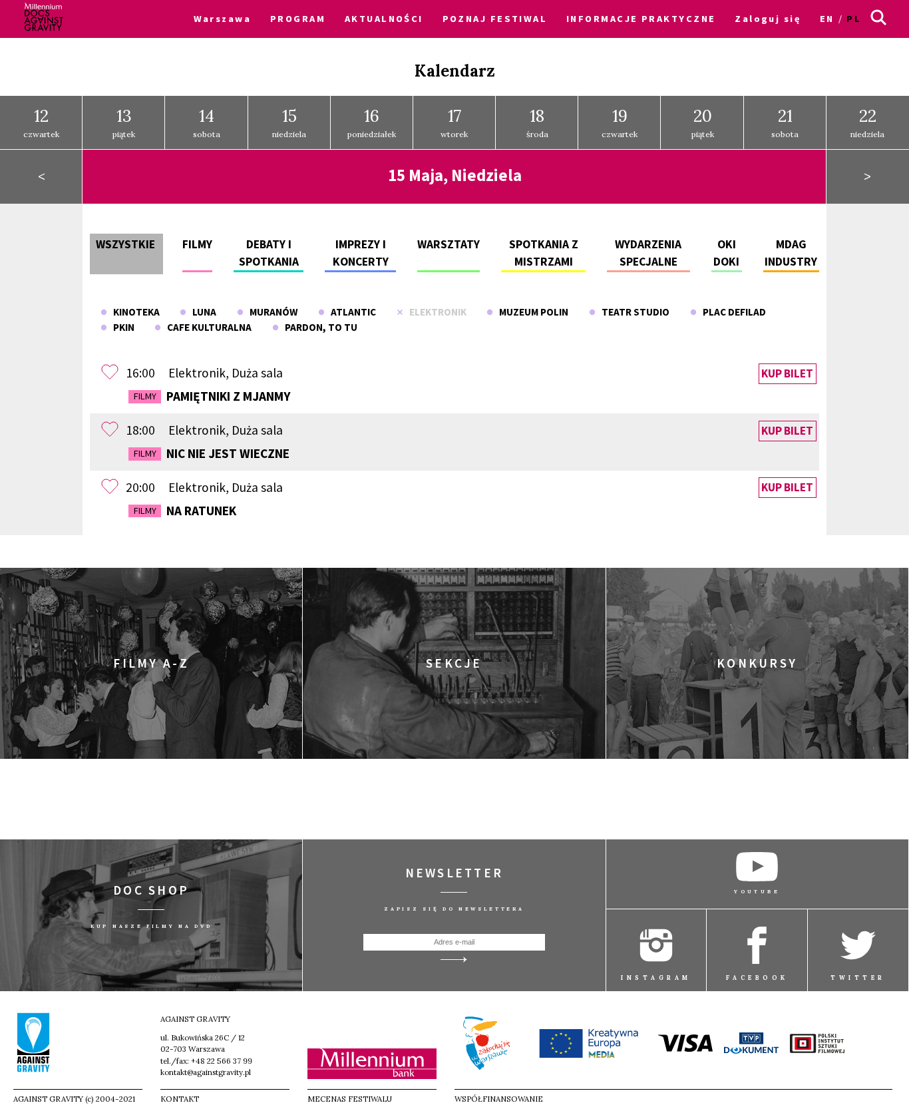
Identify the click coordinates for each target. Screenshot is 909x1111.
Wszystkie (125, 244)
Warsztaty (448, 244)
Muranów (270, 312)
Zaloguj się (768, 19)
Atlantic (350, 312)
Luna (201, 312)
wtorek (454, 122)
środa (537, 122)
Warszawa (223, 19)
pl (853, 19)
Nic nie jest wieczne (211, 453)
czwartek (41, 122)
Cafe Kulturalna (206, 327)
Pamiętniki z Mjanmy (212, 396)
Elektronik (434, 312)
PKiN (120, 327)
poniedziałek (371, 122)
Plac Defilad (731, 312)
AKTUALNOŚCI (384, 19)
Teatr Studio (632, 312)
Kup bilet (787, 373)
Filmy (197, 244)
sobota (206, 122)
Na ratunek (185, 511)
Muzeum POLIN (530, 312)
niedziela (289, 122)
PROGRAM (297, 19)
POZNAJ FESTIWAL (495, 19)
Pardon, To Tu (318, 327)
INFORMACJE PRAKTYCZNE (640, 19)
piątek (123, 122)
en (827, 19)
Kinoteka (133, 312)
